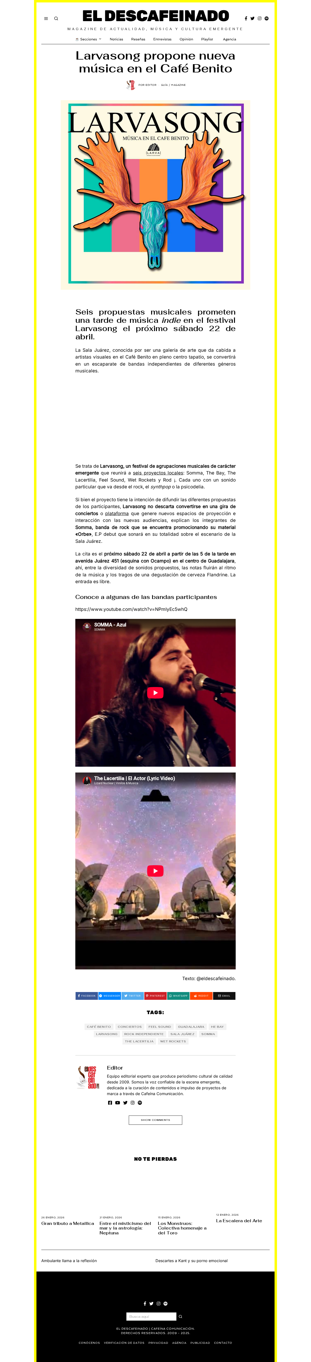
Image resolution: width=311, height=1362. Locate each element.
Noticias (116, 39)
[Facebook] (246, 18)
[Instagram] (260, 18)
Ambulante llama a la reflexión (69, 1260)
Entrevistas (162, 39)
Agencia (229, 39)
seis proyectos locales (158, 473)
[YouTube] (117, 1103)
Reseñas (138, 39)
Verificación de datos (124, 1342)
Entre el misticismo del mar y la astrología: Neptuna (125, 1228)
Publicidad (200, 1342)
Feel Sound (160, 1027)
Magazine (178, 85)
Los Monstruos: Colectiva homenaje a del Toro (182, 1228)
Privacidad (158, 1342)
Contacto (223, 1342)
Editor (115, 1067)
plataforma (117, 513)
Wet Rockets (173, 1041)
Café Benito (99, 1027)
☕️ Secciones (86, 39)
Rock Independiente (144, 1034)
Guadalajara (191, 1027)
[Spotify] (266, 18)
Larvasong (107, 1034)
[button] (180, 1316)
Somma (208, 1034)
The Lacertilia (139, 1041)
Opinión (186, 39)
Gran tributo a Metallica (67, 1223)
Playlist (207, 39)
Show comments (155, 1120)
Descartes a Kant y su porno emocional (192, 1260)
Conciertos (130, 1027)
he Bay (217, 1027)
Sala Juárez (183, 1034)
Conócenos (89, 1342)
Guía (164, 85)
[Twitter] (252, 18)
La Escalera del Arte (239, 1220)
